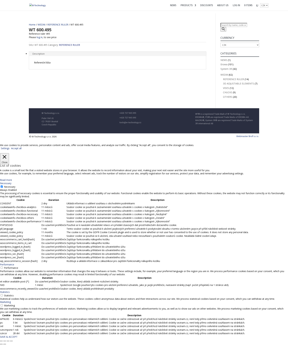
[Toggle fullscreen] (4, 341)
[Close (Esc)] (11, 341)
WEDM (41, 24)
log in (39, 37)
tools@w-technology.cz (130, 122)
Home (32, 24)
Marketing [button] (5, 302)
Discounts (206, 5)
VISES (226, 88)
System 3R (226, 68)
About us (222, 5)
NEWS (173, 5)
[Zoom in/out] (1, 341)
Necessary (9, 186)
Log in (236, 5)
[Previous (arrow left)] (1, 344)
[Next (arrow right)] (4, 344)
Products (186, 5)
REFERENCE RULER (57, 24)
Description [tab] (38, 53)
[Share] (8, 341)
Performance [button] (7, 264)
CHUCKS (227, 92)
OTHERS (227, 96)
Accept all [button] (16, 148)
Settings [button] (5, 148)
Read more (6, 179)
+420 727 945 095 (128, 113)
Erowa (223, 64)
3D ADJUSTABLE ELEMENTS (238, 83)
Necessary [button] (5, 183)
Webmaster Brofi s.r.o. (247, 136)
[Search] (223, 29)
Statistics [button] (5, 292)
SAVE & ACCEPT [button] (9, 336)
